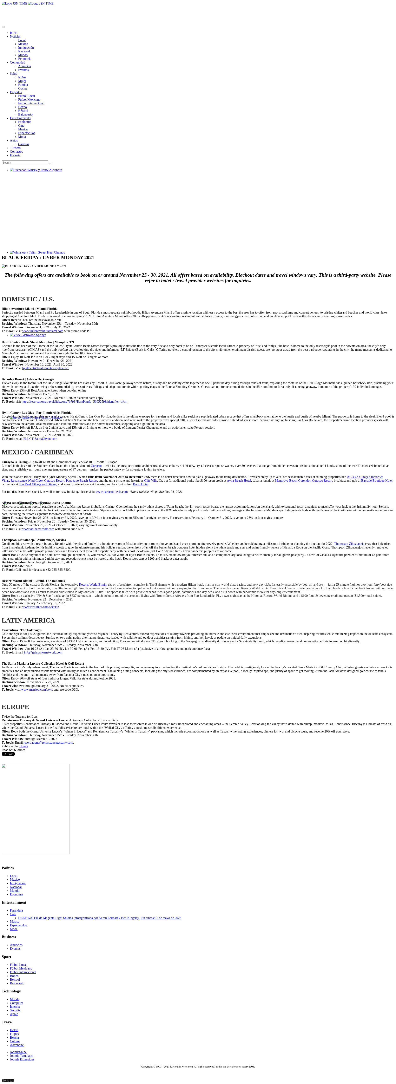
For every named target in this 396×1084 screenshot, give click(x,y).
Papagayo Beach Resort (81, 480)
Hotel (144, 484)
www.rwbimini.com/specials (40, 607)
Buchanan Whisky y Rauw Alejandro (34, 173)
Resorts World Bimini (93, 584)
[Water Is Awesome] (36, 853)
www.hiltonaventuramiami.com (42, 331)
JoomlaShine (18, 1052)
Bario (136, 484)
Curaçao (96, 465)
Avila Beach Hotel (239, 480)
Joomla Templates (21, 1055)
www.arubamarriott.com (38, 529)
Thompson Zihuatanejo (349, 543)
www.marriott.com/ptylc (37, 689)
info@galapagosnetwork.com (43, 652)
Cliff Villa (150, 480)
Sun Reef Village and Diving (38, 484)
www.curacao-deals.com (111, 491)
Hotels (23, 746)
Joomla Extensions (22, 1059)
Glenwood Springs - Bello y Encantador (36, 338)
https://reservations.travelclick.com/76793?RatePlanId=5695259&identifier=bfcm (74, 401)
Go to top (8, 1080)
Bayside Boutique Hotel (376, 480)
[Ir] (49, 163)
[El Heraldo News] (28, 3)
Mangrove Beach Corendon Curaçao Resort (303, 480)
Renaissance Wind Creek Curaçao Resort (37, 480)
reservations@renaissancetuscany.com (48, 742)
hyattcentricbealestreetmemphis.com (45, 368)
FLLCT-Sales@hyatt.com (40, 438)
